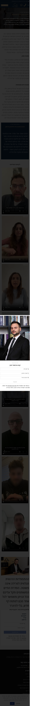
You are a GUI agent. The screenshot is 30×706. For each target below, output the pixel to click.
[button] (1, 316)
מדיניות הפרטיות (12, 385)
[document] (15, 353)
